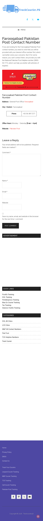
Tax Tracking (6, 305)
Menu (23, 30)
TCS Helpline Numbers (10, 337)
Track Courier (21, 8)
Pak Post (5, 333)
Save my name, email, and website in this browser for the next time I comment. (20, 217)
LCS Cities (6, 325)
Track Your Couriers (8, 467)
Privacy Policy (6, 452)
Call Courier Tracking (9, 485)
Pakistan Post (15, 129)
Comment (6, 153)
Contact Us (5, 461)
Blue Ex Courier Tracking (11, 303)
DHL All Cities (7, 321)
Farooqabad (28, 102)
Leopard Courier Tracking (10, 472)
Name (5, 181)
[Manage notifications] (38, 516)
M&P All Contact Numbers (11, 329)
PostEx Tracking (8, 294)
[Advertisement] (21, 261)
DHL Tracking (7, 297)
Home (4, 448)
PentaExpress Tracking (10, 300)
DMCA (4, 456)
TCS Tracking (6, 480)
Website (5, 203)
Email (4, 192)
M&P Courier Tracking (9, 476)
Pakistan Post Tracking (9, 489)
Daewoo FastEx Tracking (11, 308)
